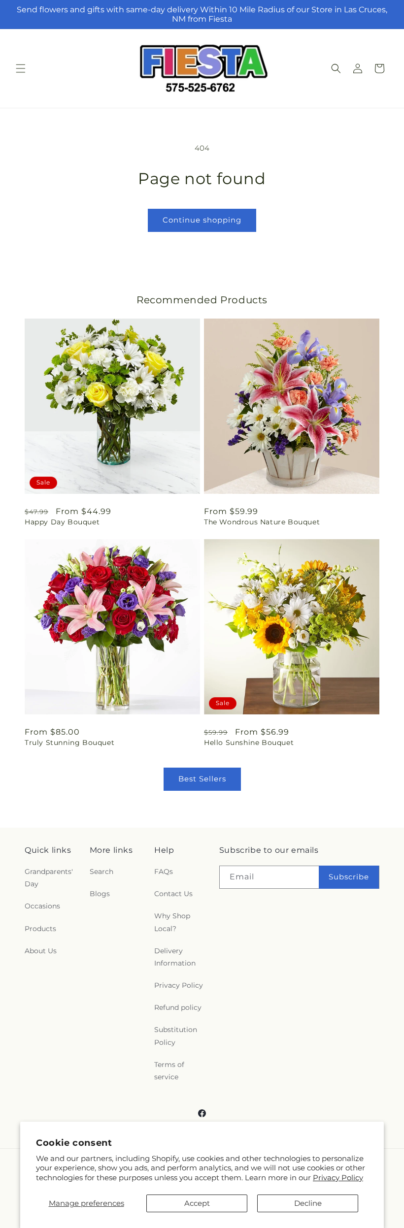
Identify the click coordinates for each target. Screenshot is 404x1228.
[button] (21, 68)
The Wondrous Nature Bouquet (262, 521)
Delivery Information (175, 957)
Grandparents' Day (49, 877)
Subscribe (349, 876)
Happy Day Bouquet (62, 521)
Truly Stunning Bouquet (69, 742)
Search (101, 871)
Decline (308, 1203)
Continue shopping (202, 220)
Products (40, 928)
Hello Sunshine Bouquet (249, 742)
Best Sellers (202, 778)
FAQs (163, 871)
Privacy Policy (338, 1177)
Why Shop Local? (172, 922)
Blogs (100, 893)
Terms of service (169, 1070)
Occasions (42, 906)
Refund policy (178, 1007)
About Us (41, 950)
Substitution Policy (175, 1035)
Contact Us (173, 893)
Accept (197, 1203)
